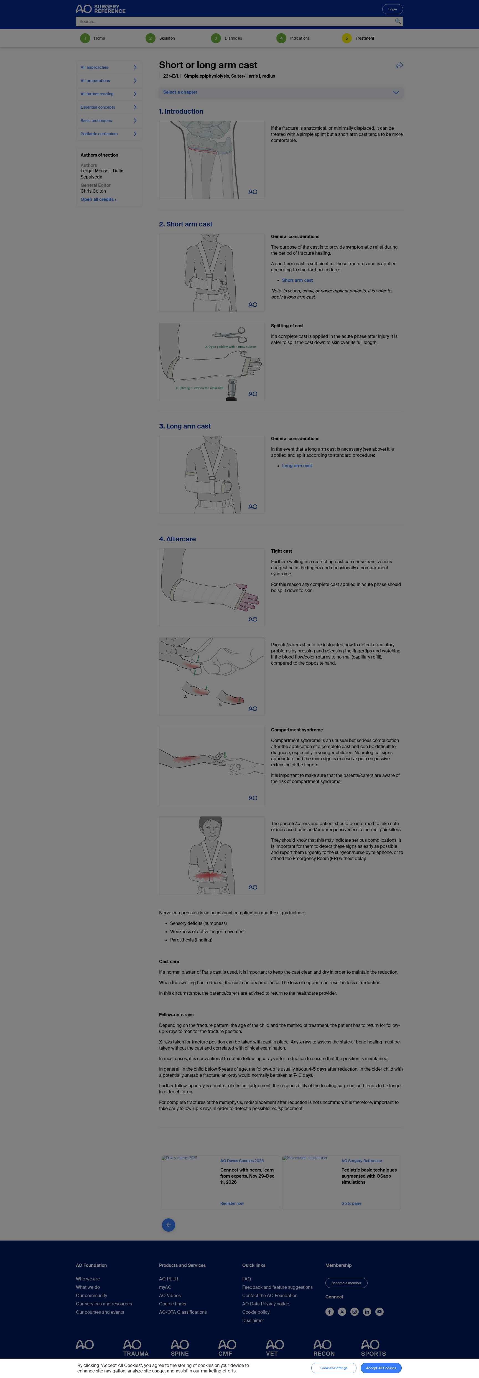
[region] (239, 1368)
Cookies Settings (333, 1368)
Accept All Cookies (381, 1368)
